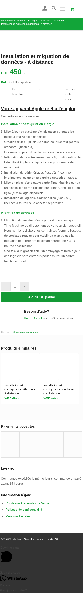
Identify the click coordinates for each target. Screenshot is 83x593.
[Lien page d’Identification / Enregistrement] (42, 9)
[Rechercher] (51, 9)
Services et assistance (25, 332)
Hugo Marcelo (34, 318)
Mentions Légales (18, 516)
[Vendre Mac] (33, 9)
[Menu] (62, 9)
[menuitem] (42, 9)
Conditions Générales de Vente (27, 503)
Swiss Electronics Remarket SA (41, 539)
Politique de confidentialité (24, 509)
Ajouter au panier (41, 297)
